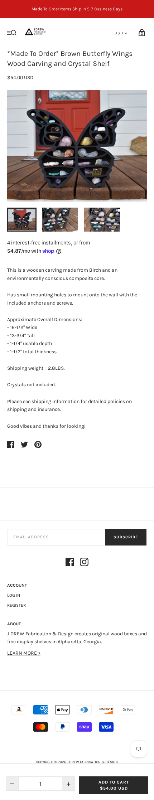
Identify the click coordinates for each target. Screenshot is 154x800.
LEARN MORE (22, 653)
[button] (22, 220)
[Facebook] (70, 563)
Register (16, 605)
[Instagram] (84, 563)
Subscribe (126, 537)
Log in (13, 595)
